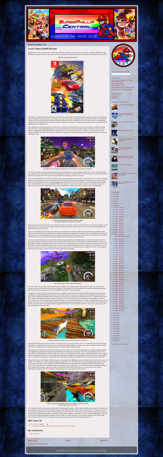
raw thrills (68, 426)
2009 (114, 338)
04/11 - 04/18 (118, 279)
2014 (114, 326)
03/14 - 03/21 (118, 288)
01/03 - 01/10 (118, 310)
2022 (114, 203)
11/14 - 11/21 (118, 220)
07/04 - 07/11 (118, 254)
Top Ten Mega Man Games (126, 130)
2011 (114, 333)
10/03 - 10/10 (118, 232)
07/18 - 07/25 (118, 250)
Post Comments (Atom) (41, 444)
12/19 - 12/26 (118, 209)
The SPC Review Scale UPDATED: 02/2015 (123, 87)
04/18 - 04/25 (118, 277)
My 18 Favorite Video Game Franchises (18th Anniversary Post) (122, 81)
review (73, 426)
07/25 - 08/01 (118, 248)
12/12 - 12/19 (118, 212)
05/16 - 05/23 (118, 270)
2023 (114, 201)
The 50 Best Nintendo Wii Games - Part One (125, 148)
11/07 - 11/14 (118, 223)
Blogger (104, 450)
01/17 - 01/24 (118, 306)
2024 (114, 199)
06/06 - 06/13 (118, 263)
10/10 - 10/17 (118, 229)
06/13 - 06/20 (118, 261)
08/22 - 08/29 (118, 243)
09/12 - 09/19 (118, 239)
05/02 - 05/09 (118, 272)
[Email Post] (47, 424)
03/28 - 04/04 (118, 283)
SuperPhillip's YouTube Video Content (122, 89)
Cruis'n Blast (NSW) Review (121, 236)
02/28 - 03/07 (118, 292)
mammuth (92, 450)
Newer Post (32, 440)
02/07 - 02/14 (118, 299)
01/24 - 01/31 (118, 303)
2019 (114, 315)
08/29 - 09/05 (118, 241)
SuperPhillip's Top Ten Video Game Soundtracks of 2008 (126, 157)
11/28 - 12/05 (118, 216)
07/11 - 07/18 (118, 252)
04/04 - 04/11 (118, 281)
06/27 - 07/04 (118, 257)
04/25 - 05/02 (118, 274)
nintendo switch (61, 426)
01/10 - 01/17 (118, 308)
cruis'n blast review (44, 426)
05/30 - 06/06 (118, 265)
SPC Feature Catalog (117, 83)
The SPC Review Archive (118, 85)
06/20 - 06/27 (118, 259)
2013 (114, 329)
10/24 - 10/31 (118, 225)
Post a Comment (34, 433)
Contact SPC (115, 96)
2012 (114, 331)
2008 (114, 340)
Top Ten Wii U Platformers (126, 164)
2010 (114, 335)
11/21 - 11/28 (118, 218)
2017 (114, 320)
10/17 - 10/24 (118, 227)
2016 (114, 322)
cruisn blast (53, 426)
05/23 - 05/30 (118, 268)
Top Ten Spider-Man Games (126, 104)
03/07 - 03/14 (118, 290)
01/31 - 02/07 (118, 301)
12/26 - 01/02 (118, 207)
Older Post (104, 440)
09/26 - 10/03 (118, 234)
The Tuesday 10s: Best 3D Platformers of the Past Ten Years (126, 115)
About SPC (114, 98)
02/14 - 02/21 (118, 297)
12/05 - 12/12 (118, 214)
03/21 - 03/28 (118, 286)
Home (68, 440)
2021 (114, 205)
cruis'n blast (35, 426)
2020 (114, 313)
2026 (114, 194)
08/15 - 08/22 (118, 245)
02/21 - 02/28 (118, 295)
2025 (114, 196)
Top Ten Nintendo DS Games (126, 122)
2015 (114, 324)
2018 (114, 317)
